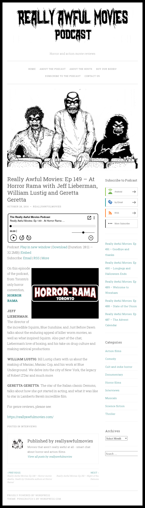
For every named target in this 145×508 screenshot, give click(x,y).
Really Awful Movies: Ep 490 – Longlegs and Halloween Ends (120, 268)
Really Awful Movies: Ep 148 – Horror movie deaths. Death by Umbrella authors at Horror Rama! (29, 477)
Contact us (92, 76)
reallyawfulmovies (47, 206)
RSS (37, 258)
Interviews (29, 426)
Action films (113, 351)
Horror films (113, 382)
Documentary (114, 374)
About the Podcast (53, 68)
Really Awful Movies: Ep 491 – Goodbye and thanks (120, 249)
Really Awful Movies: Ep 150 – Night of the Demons (77, 476)
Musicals (111, 398)
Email (27, 258)
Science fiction (115, 406)
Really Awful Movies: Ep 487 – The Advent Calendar (120, 319)
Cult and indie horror (118, 366)
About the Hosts (80, 68)
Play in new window (35, 247)
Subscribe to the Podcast (63, 76)
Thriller (110, 414)
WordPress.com (50, 498)
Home (32, 68)
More (45, 258)
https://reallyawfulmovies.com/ (30, 417)
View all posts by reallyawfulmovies (49, 456)
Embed (26, 252)
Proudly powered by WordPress (28, 495)
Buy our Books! (106, 68)
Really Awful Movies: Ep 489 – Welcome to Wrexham (120, 287)
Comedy (110, 359)
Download (59, 247)
